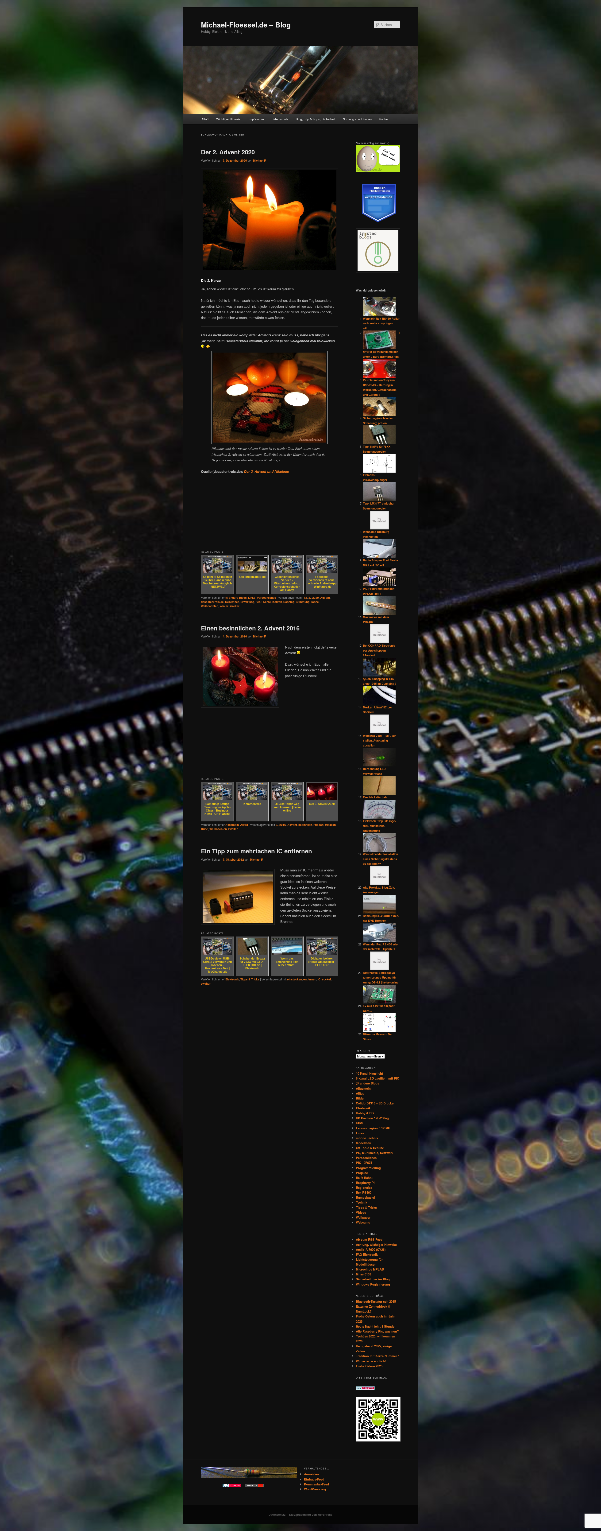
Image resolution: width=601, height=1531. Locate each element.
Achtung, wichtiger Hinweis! (376, 1244)
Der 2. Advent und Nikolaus (266, 471)
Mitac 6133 (363, 1274)
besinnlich (305, 825)
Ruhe (204, 829)
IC (319, 979)
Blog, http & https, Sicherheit (315, 119)
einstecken (294, 979)
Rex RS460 (363, 1192)
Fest (259, 602)
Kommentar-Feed (316, 1484)
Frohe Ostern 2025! (369, 1366)
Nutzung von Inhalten (357, 119)
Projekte (362, 1172)
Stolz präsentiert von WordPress (310, 1514)
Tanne (315, 602)
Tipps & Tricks (249, 979)
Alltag (244, 825)
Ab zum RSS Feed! (369, 1239)
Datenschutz (280, 119)
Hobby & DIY (365, 1113)
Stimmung (302, 602)
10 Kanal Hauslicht (369, 1073)
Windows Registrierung (373, 1284)
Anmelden (311, 1474)
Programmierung (368, 1168)
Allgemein (232, 825)
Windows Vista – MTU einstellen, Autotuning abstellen (380, 740)
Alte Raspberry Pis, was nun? (377, 1331)
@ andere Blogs (236, 597)
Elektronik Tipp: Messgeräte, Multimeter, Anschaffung (379, 826)
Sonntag (288, 602)
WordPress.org (315, 1489)
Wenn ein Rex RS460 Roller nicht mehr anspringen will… (381, 323)
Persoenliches (266, 597)
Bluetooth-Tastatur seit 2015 (376, 1301)
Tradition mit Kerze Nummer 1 (378, 1356)
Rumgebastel (365, 1197)
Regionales (364, 1187)
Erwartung (247, 602)
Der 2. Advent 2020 (228, 152)
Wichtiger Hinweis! (228, 119)
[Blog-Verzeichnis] (232, 1486)
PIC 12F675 (364, 1162)
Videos (361, 1212)
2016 (282, 825)
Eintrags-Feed (314, 1479)
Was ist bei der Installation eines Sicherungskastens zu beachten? (380, 859)
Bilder (360, 1098)
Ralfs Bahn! (364, 1177)
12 (305, 597)
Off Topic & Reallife (370, 1148)
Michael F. (259, 160)
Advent (325, 597)
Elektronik (232, 979)
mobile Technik (367, 1138)
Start (205, 119)
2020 (315, 597)
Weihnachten (209, 606)
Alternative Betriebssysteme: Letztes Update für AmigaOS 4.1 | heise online (380, 977)
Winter (224, 606)
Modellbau (363, 1143)
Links (251, 597)
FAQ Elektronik (367, 1254)
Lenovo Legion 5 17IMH (373, 1128)
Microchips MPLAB (370, 1269)
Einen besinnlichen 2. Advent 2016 (250, 628)
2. (309, 597)
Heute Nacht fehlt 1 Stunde (375, 1326)
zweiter (234, 606)
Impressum (256, 119)
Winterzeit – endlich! (371, 1361)
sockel (326, 979)
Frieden (318, 825)
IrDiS (359, 1123)
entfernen (309, 979)
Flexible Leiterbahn (375, 797)
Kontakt (384, 119)
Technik (361, 1202)
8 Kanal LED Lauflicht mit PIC (377, 1078)
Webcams (363, 1222)
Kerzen (277, 602)
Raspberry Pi (365, 1182)
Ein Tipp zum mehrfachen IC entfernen (256, 851)
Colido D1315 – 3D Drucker (375, 1103)
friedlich (330, 825)
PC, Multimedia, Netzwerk (374, 1152)
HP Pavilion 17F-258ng (372, 1118)
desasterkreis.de (212, 602)
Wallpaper (363, 1217)
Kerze (267, 602)
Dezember (232, 602)
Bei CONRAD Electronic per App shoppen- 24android (379, 650)
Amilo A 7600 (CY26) (370, 1249)
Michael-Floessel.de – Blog (246, 24)
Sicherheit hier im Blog (373, 1279)
